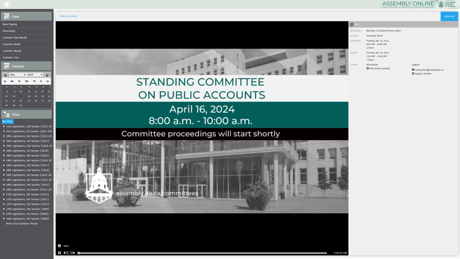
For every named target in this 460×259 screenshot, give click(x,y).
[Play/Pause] (59, 252)
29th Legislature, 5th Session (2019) (27, 155)
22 (6, 100)
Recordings (9, 31)
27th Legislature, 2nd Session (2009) (27, 209)
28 (49, 100)
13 (42, 91)
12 (36, 91)
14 (49, 91)
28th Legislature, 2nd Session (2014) (27, 184)
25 (29, 100)
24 (20, 100)
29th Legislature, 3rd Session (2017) (27, 165)
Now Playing (10, 24)
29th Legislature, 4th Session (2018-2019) (31, 160)
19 (36, 96)
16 (14, 96)
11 (29, 91)
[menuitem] (26, 24)
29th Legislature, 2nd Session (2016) (27, 170)
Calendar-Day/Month (15, 37)
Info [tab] (357, 24)
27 (42, 100)
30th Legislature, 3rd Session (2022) (27, 141)
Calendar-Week (11, 44)
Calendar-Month (12, 51)
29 (6, 105)
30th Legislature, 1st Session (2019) (27, 150)
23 (14, 100)
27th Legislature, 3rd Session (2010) (27, 204)
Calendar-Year (11, 57)
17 (20, 96)
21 (49, 96)
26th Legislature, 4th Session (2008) (27, 218)
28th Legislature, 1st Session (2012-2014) (30, 189)
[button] (7, 4)
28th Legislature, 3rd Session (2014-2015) (31, 179)
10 (20, 91)
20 (42, 96)
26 (36, 100)
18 (29, 96)
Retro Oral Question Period (21, 223)
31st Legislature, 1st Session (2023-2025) (30, 131)
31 (20, 105)
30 (14, 105)
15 (6, 96)
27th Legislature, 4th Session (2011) (27, 199)
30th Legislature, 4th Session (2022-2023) (31, 136)
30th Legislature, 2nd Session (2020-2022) (31, 145)
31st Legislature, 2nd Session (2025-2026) (31, 126)
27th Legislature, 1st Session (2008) (27, 213)
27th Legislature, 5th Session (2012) (27, 194)
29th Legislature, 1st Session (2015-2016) (30, 175)
